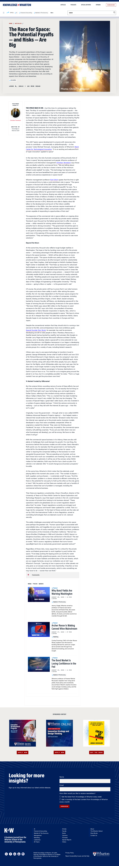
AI (16, 12)
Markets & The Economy (41, 12)
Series (64, 833)
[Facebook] (10, 854)
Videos (64, 842)
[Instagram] (23, 854)
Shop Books (94, 833)
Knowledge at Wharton (44, 853)
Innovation (13, 80)
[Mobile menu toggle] (3, 13)
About (92, 829)
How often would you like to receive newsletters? (78, 793)
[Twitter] (6, 854)
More (52, 12)
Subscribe (111, 5)
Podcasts (73, 5)
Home (10, 23)
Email (62, 785)
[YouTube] (18, 854)
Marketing (55, 636)
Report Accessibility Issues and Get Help (77, 856)
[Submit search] (114, 12)
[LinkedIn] (14, 854)
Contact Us (93, 835)
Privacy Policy (69, 853)
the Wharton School (41, 856)
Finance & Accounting (26, 12)
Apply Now (22, 752)
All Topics (37, 842)
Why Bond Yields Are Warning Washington (62, 592)
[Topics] (7, 12)
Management (38, 835)
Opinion (98, 5)
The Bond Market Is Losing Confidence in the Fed (64, 663)
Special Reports (86, 5)
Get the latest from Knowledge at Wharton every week (82, 797)
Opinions (65, 835)
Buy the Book (96, 752)
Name (62, 777)
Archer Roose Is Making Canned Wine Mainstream (64, 627)
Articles (63, 5)
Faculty (64, 831)
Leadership (37, 840)
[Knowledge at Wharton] (17, 5)
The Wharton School (96, 831)
